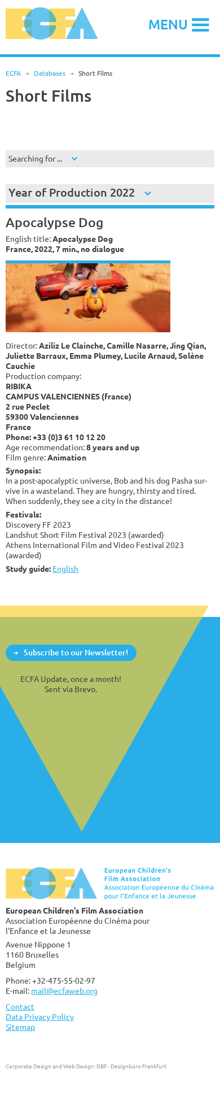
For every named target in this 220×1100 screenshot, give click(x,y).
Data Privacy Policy (40, 1016)
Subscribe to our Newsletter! (76, 652)
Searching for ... (35, 158)
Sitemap (20, 1027)
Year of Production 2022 (71, 192)
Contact (20, 1006)
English (65, 568)
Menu (168, 24)
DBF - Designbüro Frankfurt (131, 1066)
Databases (49, 73)
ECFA (13, 73)
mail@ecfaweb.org (64, 990)
